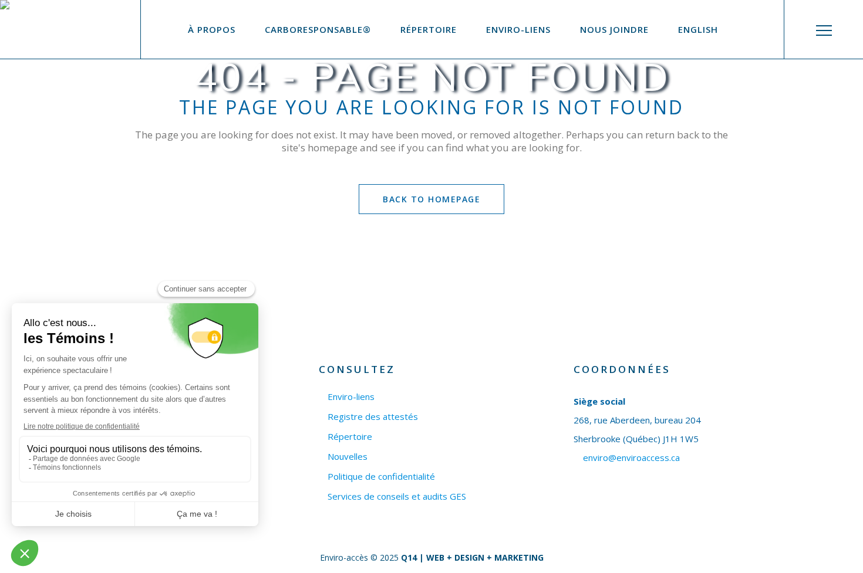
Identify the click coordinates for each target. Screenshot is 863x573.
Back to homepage (431, 199)
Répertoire (350, 437)
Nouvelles (348, 457)
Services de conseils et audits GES (397, 496)
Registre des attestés (373, 417)
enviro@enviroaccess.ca (631, 457)
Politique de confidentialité (381, 477)
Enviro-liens (351, 397)
